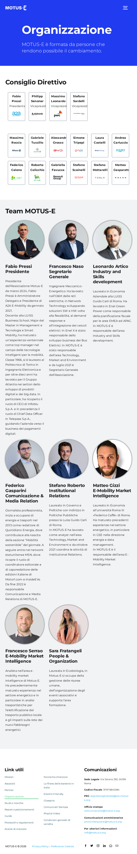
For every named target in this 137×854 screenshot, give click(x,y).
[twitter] (91, 845)
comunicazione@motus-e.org (102, 810)
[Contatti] (110, 845)
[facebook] (85, 845)
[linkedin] (104, 845)
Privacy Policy (40, 846)
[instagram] (98, 845)
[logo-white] (16, 7)
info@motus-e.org (95, 832)
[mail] (117, 845)
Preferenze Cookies (62, 846)
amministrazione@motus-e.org (103, 821)
